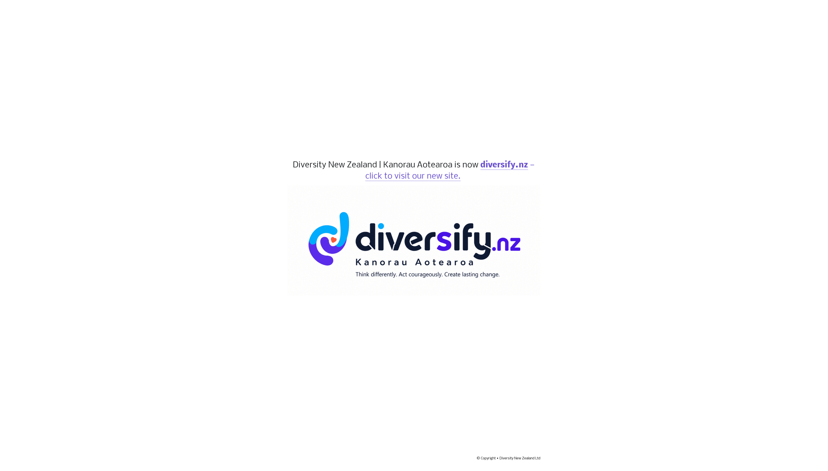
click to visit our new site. (413, 175)
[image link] (414, 238)
